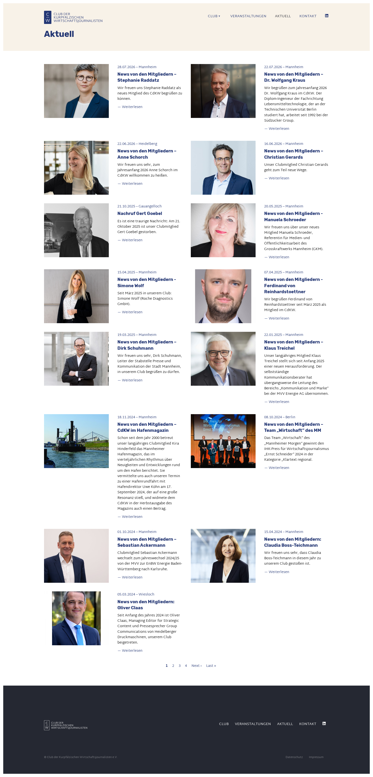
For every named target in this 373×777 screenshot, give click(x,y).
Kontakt (307, 16)
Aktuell (283, 16)
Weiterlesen (132, 107)
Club (210, 17)
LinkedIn (327, 17)
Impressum (316, 757)
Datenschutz (294, 757)
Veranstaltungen (248, 16)
